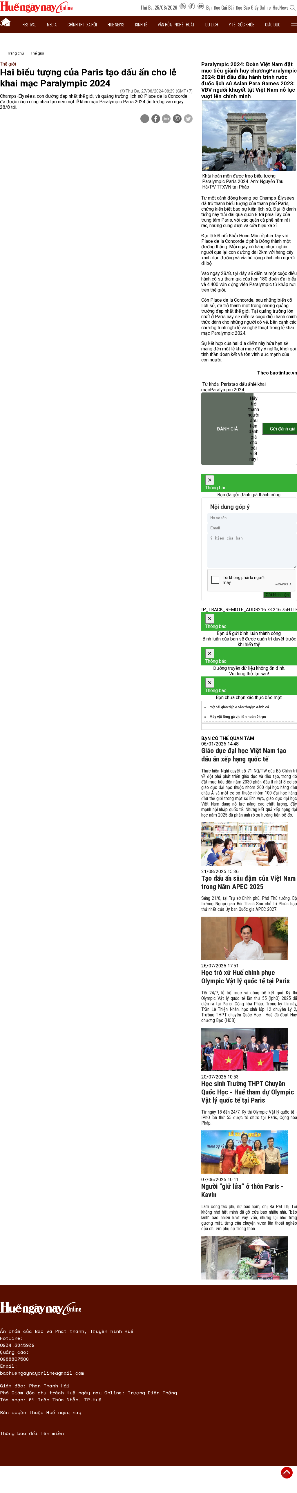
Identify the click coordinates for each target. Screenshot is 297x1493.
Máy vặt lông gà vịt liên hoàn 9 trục (237, 717)
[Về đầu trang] (287, 1472)
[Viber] (177, 119)
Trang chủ (15, 53)
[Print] (144, 118)
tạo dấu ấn (242, 384)
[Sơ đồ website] (182, 7)
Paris (226, 384)
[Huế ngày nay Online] (36, 11)
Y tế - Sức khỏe (241, 24)
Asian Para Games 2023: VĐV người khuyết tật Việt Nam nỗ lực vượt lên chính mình (248, 89)
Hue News (116, 24)
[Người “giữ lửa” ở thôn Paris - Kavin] (244, 1258)
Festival (29, 24)
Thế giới (37, 53)
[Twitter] (188, 119)
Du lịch (211, 24)
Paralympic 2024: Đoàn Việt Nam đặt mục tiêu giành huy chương (247, 67)
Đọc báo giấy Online (253, 7)
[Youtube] (200, 7)
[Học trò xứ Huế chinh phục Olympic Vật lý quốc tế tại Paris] (244, 1049)
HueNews (281, 7)
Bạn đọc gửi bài (220, 7)
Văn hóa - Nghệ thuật (176, 24)
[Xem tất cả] (294, 24)
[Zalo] (166, 119)
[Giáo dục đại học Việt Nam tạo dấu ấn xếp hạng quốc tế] (244, 844)
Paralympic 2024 (227, 389)
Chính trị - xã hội (82, 24)
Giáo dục (272, 24)
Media (52, 24)
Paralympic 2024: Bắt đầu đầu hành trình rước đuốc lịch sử (249, 77)
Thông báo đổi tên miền (32, 1433)
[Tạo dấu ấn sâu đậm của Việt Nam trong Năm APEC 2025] (244, 938)
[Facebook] (191, 7)
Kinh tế (141, 24)
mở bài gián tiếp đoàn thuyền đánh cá (239, 707)
